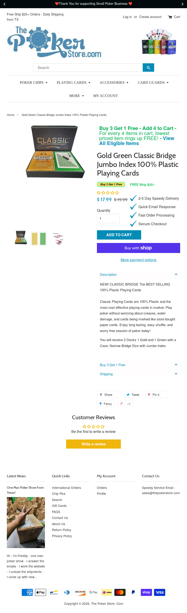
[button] (108, 192)
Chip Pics (58, 493)
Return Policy (61, 529)
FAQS (56, 511)
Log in (127, 16)
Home (10, 115)
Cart (177, 16)
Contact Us (60, 517)
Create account (150, 16)
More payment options (138, 259)
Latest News (16, 476)
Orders (102, 487)
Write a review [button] (94, 444)
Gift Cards (59, 505)
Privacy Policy (62, 536)
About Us (58, 523)
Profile (101, 493)
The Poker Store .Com (107, 603)
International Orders (66, 487)
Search (57, 499)
